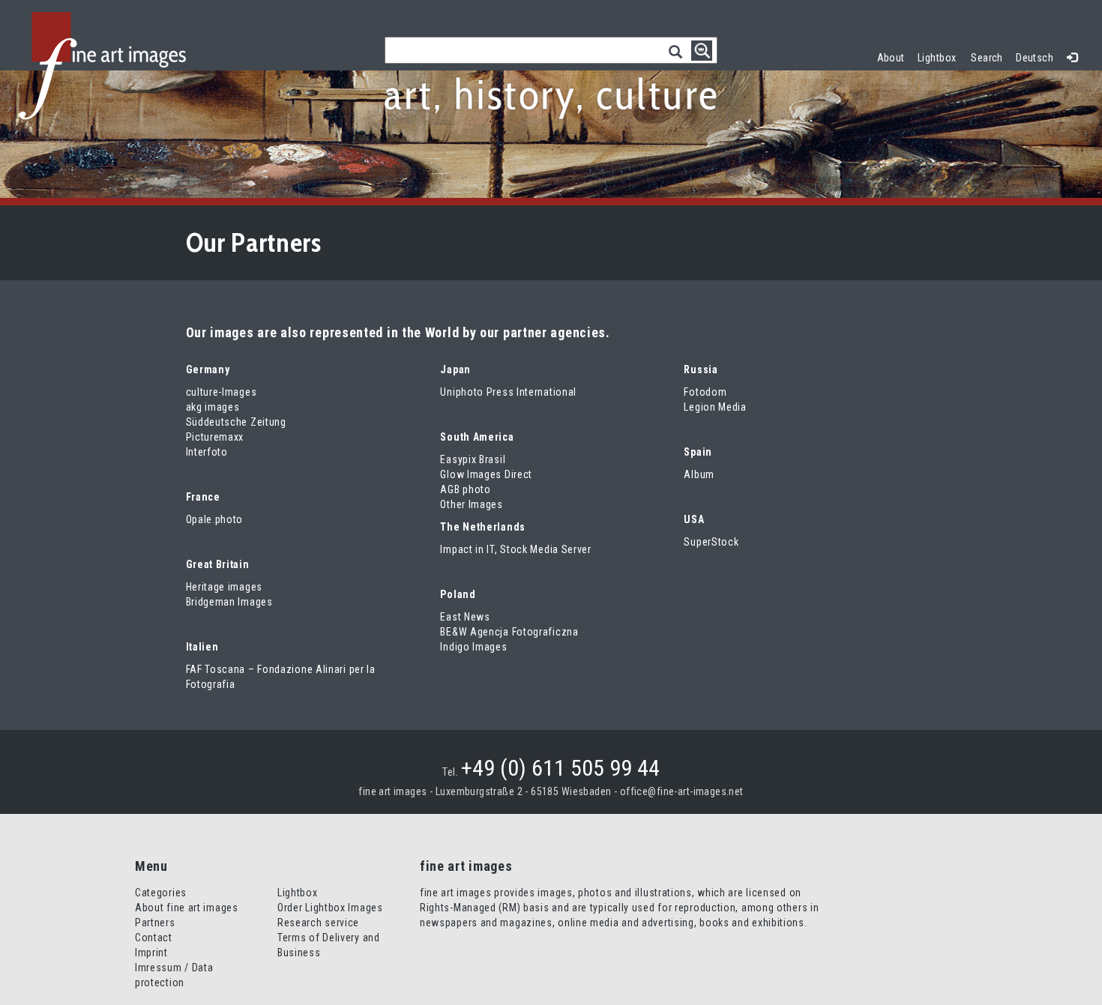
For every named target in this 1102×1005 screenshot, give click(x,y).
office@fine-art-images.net (682, 791)
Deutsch (1034, 58)
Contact (153, 938)
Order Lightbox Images (330, 908)
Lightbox (940, 56)
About (891, 58)
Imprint (151, 953)
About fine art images (186, 908)
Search (987, 58)
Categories (161, 893)
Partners (155, 923)
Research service (318, 923)
